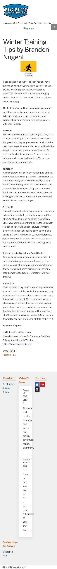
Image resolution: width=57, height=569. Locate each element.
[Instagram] (37, 389)
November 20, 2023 (27, 460)
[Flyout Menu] (29, 33)
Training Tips (9, 355)
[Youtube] (42, 384)
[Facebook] (37, 384)
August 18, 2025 (26, 393)
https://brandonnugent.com (17, 344)
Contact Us (8, 384)
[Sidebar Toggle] (54, 27)
